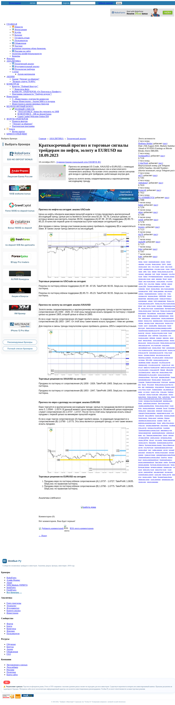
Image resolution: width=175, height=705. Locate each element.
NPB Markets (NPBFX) (17, 585)
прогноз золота (167, 410)
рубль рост (141, 425)
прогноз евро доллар (144, 279)
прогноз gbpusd (156, 347)
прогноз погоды (143, 442)
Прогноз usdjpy (166, 379)
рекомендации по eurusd (163, 413)
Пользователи (13, 633)
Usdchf (140, 269)
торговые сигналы (169, 276)
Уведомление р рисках (17, 665)
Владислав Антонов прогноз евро (160, 464)
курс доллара (155, 266)
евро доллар (168, 266)
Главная (42, 138)
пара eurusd (154, 362)
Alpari (9, 582)
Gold (153, 274)
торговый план (142, 335)
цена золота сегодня (144, 345)
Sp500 (150, 291)
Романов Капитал (157, 389)
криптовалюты (149, 387)
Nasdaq (155, 477)
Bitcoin (144, 384)
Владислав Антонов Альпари (153, 445)
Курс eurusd (150, 384)
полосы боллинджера (164, 375)
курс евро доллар (159, 269)
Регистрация (15, 3)
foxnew (141, 227)
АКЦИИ (11, 76)
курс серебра (158, 440)
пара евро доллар (149, 323)
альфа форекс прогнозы (150, 403)
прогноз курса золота (153, 343)
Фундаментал (13, 608)
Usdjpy (164, 264)
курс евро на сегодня (154, 365)
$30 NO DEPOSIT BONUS (20, 159)
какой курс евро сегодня (168, 367)
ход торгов (146, 392)
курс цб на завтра (143, 370)
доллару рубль (155, 392)
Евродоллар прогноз (164, 403)
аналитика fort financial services (147, 420)
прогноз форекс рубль (166, 372)
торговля (141, 274)
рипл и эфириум (149, 415)
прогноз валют (161, 313)
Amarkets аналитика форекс (146, 406)
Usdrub (173, 269)
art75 (140, 175)
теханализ (159, 338)
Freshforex (170, 392)
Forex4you (164, 457)
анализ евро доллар (148, 469)
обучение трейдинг (143, 437)
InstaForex (11, 587)
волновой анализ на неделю (165, 442)
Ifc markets (171, 408)
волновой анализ (159, 308)
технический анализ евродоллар (163, 447)
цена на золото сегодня (160, 350)
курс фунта (169, 281)
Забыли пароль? (105, 3)
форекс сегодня (166, 474)
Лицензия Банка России (20, 176)
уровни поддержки (149, 455)
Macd (163, 347)
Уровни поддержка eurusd (152, 382)
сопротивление (170, 347)
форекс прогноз (156, 264)
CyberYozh (143, 163)
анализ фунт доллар (160, 469)
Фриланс (11, 58)
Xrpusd (148, 288)
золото (162, 266)
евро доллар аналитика (167, 288)
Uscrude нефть (153, 325)
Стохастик (141, 382)
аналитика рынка (158, 320)
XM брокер (19, 313)
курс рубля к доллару (144, 389)
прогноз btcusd (168, 357)
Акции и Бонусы (20, 296)
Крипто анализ (14, 610)
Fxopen (140, 401)
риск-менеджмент (159, 472)
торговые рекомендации (152, 425)
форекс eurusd (152, 418)
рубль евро (163, 392)
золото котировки (156, 479)
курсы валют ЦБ (154, 370)
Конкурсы (11, 628)
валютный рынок (164, 316)
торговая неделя (143, 291)
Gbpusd (168, 261)
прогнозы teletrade (169, 415)
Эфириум (141, 445)
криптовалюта (146, 318)
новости (169, 284)
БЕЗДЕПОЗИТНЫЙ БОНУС (20, 106)
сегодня (165, 450)
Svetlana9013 (144, 156)
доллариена (166, 428)
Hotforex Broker (145, 143)
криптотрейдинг (148, 472)
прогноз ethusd (142, 450)
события (150, 301)
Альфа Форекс (13, 580)
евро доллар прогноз (149, 281)
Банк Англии (158, 462)
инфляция (152, 338)
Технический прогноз (151, 293)
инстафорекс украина (144, 362)
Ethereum (167, 418)
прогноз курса (148, 320)
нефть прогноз (163, 394)
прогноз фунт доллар (147, 308)
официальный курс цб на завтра (147, 375)
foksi (140, 249)
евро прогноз (168, 291)
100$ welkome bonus (19, 193)
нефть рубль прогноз (168, 423)
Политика (11, 672)
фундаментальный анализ (155, 276)
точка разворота (159, 387)
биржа (173, 397)
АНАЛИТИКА (14, 61)
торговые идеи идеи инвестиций (153, 401)
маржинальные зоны (167, 479)
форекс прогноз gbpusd (161, 406)
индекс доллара (151, 306)
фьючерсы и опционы (144, 357)
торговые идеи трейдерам (155, 428)
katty (140, 256)
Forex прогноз (163, 335)
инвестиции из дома (166, 430)
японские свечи (142, 365)
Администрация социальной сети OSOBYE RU (78, 162)
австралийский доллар (144, 347)
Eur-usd (165, 408)
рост (144, 435)
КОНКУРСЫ (13, 84)
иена (143, 387)
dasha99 (141, 242)
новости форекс (147, 340)
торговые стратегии (149, 355)
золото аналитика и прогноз (161, 340)
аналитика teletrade (164, 377)
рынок (140, 271)
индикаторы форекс (166, 437)
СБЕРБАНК (162, 296)
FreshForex (11, 590)
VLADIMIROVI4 (146, 197)
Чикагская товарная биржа (154, 435)
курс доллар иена (156, 345)
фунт (145, 284)
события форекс (155, 318)
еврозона (170, 435)
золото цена (157, 474)
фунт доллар (154, 377)
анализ (144, 316)
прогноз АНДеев (143, 440)
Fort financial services (144, 372)
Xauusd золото (162, 325)
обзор (149, 335)
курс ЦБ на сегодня (164, 362)
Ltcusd (170, 333)
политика (159, 420)
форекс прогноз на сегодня (165, 271)
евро (149, 266)
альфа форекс (166, 397)
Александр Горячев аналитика (147, 413)
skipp (140, 212)
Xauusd (168, 286)
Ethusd (140, 281)
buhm (140, 205)
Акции (10, 649)
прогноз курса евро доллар (159, 333)
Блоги (12, 129)
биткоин (154, 271)
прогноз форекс (155, 288)
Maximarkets (152, 442)
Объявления (12, 652)
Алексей (142, 190)
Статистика (141, 288)
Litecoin (165, 435)
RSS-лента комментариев (82, 528)
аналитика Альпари (152, 316)
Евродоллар (155, 311)
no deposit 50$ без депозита (20, 245)
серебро (166, 462)
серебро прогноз (155, 437)
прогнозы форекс (153, 296)
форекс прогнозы (152, 397)
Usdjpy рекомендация (160, 301)
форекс (140, 261)
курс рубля (151, 284)
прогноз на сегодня (169, 320)
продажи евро (169, 472)
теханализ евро (168, 467)
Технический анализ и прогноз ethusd (149, 457)
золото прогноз (160, 281)
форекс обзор (142, 410)
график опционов (157, 450)
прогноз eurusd (142, 266)
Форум (10, 624)
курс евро (148, 264)
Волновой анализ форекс (165, 477)
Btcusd (165, 279)
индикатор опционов (156, 467)
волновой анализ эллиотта (145, 474)
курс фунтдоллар (148, 447)
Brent (159, 397)
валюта (170, 279)
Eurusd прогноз (142, 418)
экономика (159, 279)
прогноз (163, 261)
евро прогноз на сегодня (163, 355)
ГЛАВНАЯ (12, 24)
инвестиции (148, 274)
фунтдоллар (164, 382)
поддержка (141, 360)
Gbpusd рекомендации (144, 433)
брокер (159, 423)
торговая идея (150, 452)
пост (165, 143)
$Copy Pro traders (20, 262)
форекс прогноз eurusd (144, 311)
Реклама (10, 670)
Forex (149, 271)
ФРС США (149, 360)
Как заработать (151, 313)
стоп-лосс (148, 333)
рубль (169, 293)
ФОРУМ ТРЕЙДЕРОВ (17, 119)
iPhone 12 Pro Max (20, 330)
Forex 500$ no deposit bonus (19, 210)
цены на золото (159, 323)
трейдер (140, 284)
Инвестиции (12, 96)
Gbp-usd (151, 440)
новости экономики (152, 482)
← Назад (43, 535)
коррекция (159, 408)
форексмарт (164, 274)
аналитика (141, 264)
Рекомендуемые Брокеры (19, 342)
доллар (168, 269)
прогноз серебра (147, 477)
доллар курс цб (165, 365)
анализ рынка (151, 410)
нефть (145, 271)
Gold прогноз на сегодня (156, 352)
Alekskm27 (143, 183)
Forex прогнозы (14, 603)
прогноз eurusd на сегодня (160, 360)
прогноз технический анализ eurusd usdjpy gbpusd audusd (154, 398)
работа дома (155, 372)
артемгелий (159, 410)
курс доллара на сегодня (145, 350)
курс (165, 293)
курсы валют (165, 345)
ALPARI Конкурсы (20, 279)
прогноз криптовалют (149, 408)
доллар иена (141, 394)
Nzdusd (145, 276)
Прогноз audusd (156, 379)
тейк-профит (169, 370)
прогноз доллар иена (152, 394)
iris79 (140, 234)
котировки (160, 418)
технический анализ (154, 261)
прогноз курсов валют (161, 452)
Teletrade (162, 370)
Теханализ (11, 606)
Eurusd (145, 261)
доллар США (142, 286)
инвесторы (166, 338)
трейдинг (163, 284)
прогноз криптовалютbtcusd (150, 460)
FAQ (9, 654)
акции (153, 279)
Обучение (11, 644)
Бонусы (10, 647)
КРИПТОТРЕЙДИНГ (17, 134)
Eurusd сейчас (159, 415)
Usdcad (158, 274)
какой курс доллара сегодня (152, 367)
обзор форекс (164, 425)
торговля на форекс (144, 377)
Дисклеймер (12, 667)
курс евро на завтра (157, 357)
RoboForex (11, 578)
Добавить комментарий (53, 528)
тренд (149, 450)
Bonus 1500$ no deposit (20, 228)
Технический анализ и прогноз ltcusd (149, 430)
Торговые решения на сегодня (155, 286)
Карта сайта (12, 674)
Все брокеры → (14, 592)
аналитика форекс (148, 269)
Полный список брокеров (20, 348)
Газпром (160, 293)
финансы (157, 284)
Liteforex (140, 293)
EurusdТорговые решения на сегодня (149, 330)
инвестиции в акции (152, 298)
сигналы (140, 323)
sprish (140, 219)
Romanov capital (169, 387)
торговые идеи (142, 296)
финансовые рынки (143, 479)
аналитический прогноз (158, 433)
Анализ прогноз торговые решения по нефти (158, 328)
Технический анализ (76, 138)
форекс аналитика (159, 291)
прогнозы (159, 306)
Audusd (169, 264)
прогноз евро (142, 482)
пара (144, 306)
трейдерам (155, 335)
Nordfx (165, 420)
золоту (146, 325)
